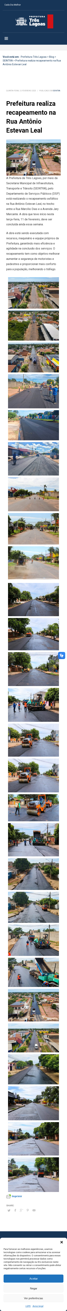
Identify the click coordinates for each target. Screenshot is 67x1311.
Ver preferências (33, 1298)
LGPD (28, 1306)
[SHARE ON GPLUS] (21, 1210)
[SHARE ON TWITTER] (9, 1210)
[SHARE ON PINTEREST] (27, 1210)
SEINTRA (56, 91)
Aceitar (33, 1278)
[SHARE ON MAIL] (34, 1210)
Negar (33, 1288)
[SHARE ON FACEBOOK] (15, 1210)
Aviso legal (38, 1306)
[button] (61, 1242)
